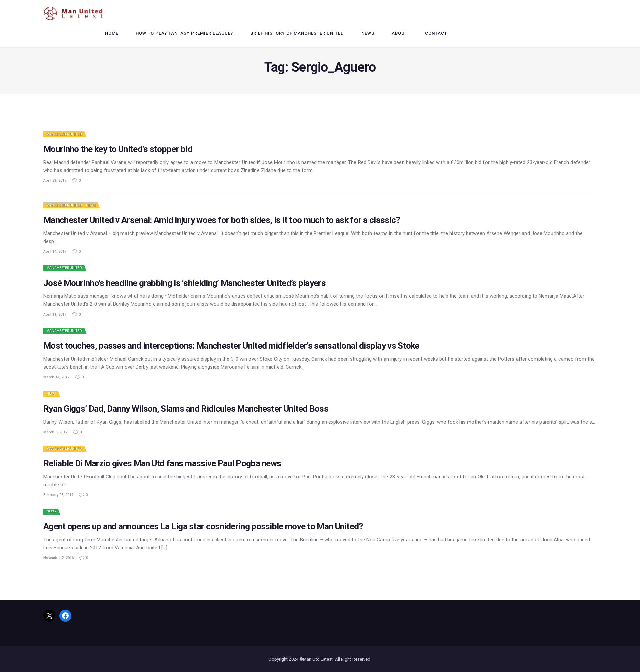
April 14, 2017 (54, 251)
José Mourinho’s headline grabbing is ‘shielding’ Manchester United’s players (184, 283)
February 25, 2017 (58, 495)
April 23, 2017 (54, 180)
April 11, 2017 (54, 314)
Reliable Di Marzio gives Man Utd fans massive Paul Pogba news (162, 463)
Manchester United (64, 134)
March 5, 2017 (55, 432)
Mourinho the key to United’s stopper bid (117, 149)
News (90, 205)
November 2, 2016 (58, 558)
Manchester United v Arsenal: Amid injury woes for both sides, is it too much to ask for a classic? (221, 220)
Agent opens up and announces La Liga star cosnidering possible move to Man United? (203, 526)
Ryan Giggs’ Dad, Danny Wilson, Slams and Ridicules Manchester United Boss (185, 408)
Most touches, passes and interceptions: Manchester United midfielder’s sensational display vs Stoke (231, 345)
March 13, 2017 (56, 377)
